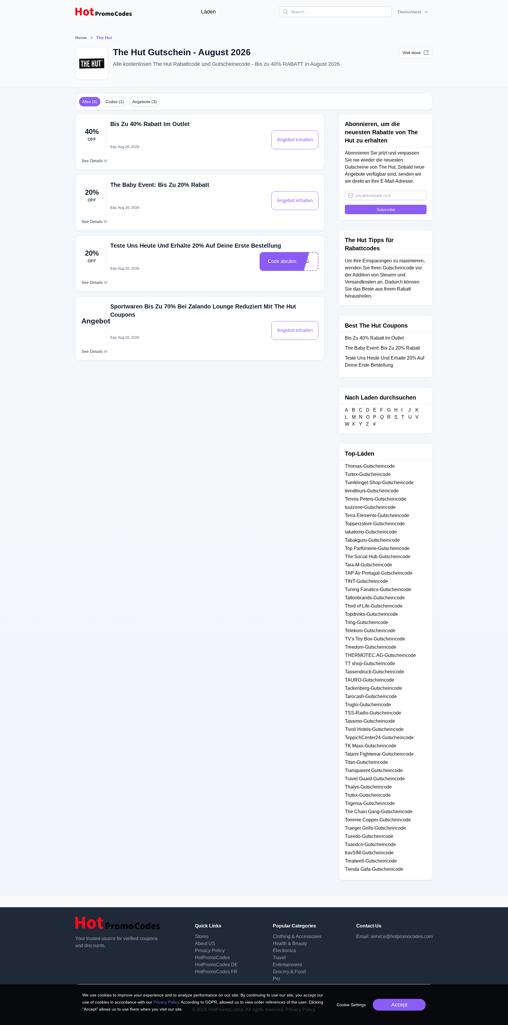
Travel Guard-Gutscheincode (375, 778)
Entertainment (287, 964)
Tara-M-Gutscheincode (368, 564)
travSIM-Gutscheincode (369, 852)
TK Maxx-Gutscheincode (370, 745)
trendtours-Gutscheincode (372, 490)
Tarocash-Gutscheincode (371, 696)
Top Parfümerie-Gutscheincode (377, 548)
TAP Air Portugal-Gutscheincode (378, 573)
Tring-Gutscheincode (366, 622)
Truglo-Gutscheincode (368, 704)
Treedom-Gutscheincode (370, 647)
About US (205, 943)
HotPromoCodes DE (216, 964)
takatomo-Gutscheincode (371, 531)
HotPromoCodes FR (216, 971)
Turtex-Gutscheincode (368, 474)
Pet (276, 978)
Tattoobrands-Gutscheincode (375, 597)
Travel (279, 957)
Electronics (284, 950)
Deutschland (409, 11)
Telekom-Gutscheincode (370, 630)
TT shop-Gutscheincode (370, 663)
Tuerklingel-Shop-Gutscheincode (379, 482)
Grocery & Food (289, 971)
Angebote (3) (144, 101)
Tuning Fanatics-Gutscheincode (378, 589)
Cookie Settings (351, 1005)
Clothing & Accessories (297, 936)
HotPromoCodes (212, 957)
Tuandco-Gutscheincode (370, 844)
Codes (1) (115, 101)
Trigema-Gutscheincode (370, 803)
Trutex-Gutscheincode (368, 795)
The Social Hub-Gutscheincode (377, 556)
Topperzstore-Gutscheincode (375, 523)
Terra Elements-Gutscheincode (377, 515)
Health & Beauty (290, 943)
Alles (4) (89, 101)
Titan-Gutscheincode (366, 762)
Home (81, 37)
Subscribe (386, 209)
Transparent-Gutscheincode (374, 770)
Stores (201, 936)
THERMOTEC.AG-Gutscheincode (380, 655)
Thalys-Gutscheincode (368, 786)
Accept (399, 1005)
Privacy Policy (210, 950)
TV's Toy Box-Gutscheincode (375, 638)
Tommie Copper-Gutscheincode (378, 819)
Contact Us (368, 925)
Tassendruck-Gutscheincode (374, 671)
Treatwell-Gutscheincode (371, 860)
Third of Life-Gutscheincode (373, 605)
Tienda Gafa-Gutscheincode (374, 869)
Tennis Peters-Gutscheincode (375, 498)
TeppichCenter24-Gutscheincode (379, 737)
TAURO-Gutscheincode (369, 679)
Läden (208, 12)
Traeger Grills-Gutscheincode (375, 828)
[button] (413, 12)
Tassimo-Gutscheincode (370, 721)
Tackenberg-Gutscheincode (373, 688)
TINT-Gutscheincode (366, 581)
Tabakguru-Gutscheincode (372, 540)
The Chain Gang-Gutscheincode (378, 811)
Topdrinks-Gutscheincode (371, 614)
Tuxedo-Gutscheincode (369, 836)
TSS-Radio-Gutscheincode (373, 712)
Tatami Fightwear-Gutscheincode (379, 753)
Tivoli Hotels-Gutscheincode (374, 729)
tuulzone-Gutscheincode (370, 507)
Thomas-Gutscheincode (370, 466)
